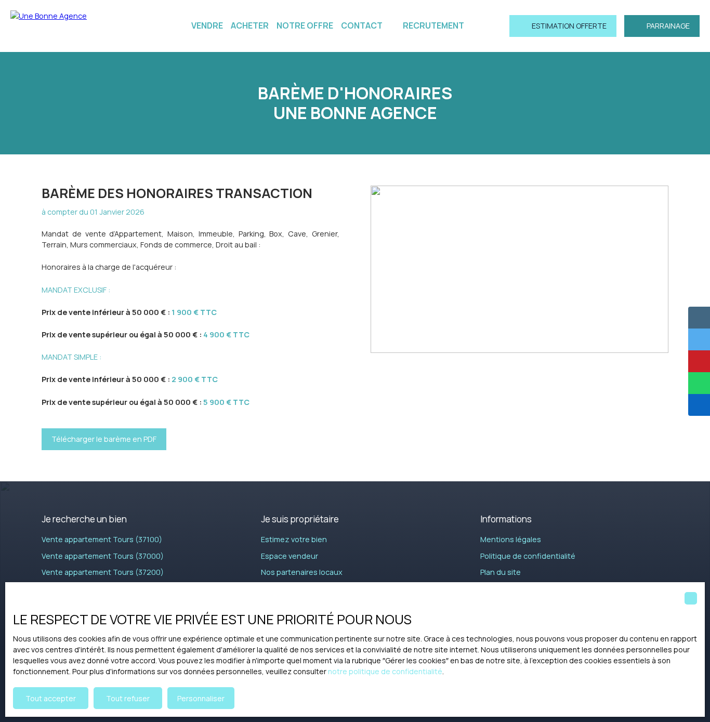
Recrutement (433, 25)
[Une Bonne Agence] (78, 26)
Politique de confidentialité (527, 556)
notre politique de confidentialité (385, 671)
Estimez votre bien (294, 539)
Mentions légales (510, 539)
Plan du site (500, 572)
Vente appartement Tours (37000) (103, 556)
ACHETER (250, 25)
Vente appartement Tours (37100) (102, 539)
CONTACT (362, 25)
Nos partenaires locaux (302, 572)
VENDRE (207, 25)
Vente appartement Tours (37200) (103, 572)
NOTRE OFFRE (305, 25)
